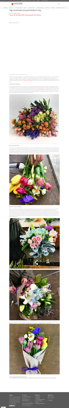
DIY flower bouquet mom (23, 377)
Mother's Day (22, 376)
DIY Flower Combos (18, 7)
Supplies (47, 7)
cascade (18, 13)
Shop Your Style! (40, 7)
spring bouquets (53, 377)
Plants (25, 7)
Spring (25, 376)
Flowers (5, 7)
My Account (38, 398)
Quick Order (38, 396)
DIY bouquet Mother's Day (15, 377)
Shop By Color (31, 7)
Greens (10, 7)
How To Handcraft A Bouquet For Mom (25, 15)
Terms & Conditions (39, 400)
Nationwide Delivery (60, 7)
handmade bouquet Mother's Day (32, 377)
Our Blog (53, 7)
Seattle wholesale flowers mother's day (44, 377)
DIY (16, 376)
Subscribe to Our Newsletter (40, 403)
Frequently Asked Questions (40, 399)
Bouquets (14, 376)
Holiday (18, 376)
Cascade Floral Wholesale (28, 80)
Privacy (37, 402)
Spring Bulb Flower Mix (40, 88)
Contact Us (50, 400)
